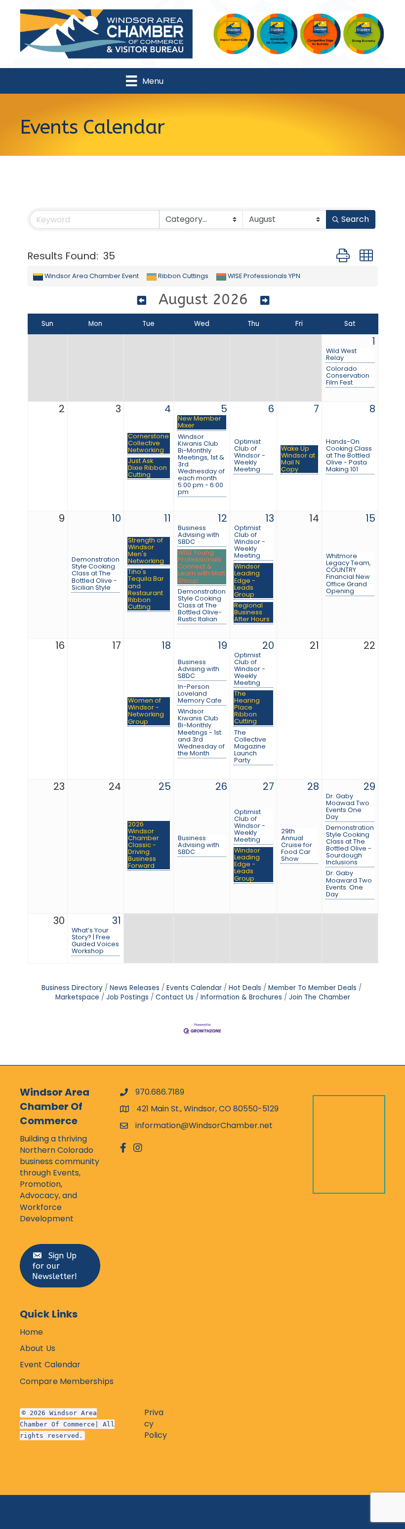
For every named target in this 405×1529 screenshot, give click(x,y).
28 (313, 786)
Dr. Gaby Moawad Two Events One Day (347, 806)
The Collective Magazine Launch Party (250, 746)
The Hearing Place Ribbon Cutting (247, 707)
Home (31, 1332)
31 (116, 920)
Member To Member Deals (312, 988)
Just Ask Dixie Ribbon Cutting (147, 468)
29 (369, 786)
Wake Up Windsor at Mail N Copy (298, 459)
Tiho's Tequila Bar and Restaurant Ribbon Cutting (146, 589)
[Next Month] (264, 301)
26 (221, 786)
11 (167, 518)
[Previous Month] (141, 301)
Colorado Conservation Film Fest (347, 375)
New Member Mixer (199, 422)
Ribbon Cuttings (183, 276)
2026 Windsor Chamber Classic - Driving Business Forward (143, 845)
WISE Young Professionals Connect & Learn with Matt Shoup (201, 566)
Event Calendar (50, 1364)
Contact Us (175, 997)
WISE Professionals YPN (264, 276)
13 (269, 518)
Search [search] (355, 219)
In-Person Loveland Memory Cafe (200, 693)
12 (222, 518)
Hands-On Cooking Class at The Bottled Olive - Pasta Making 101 (349, 455)
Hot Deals (245, 988)
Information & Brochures (241, 997)
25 (165, 786)
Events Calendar (194, 988)
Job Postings (127, 997)
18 (166, 645)
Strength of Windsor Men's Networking (146, 551)
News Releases (135, 988)
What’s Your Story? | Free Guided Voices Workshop (95, 941)
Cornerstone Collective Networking (148, 443)
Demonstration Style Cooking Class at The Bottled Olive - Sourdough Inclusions (350, 845)
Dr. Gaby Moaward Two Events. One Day (349, 883)
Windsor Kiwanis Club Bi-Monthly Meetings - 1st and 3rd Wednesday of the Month (201, 732)
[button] (343, 255)
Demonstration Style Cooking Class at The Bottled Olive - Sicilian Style (96, 573)
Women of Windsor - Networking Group (146, 711)
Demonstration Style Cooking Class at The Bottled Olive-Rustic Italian (202, 605)
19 (222, 645)
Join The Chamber (319, 997)
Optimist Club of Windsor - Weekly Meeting (249, 455)
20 (268, 645)
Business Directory (72, 988)
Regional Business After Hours (252, 612)
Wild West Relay (341, 354)
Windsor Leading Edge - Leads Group (247, 580)
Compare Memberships (67, 1381)
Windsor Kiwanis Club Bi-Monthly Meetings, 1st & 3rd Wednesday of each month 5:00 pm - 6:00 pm (201, 464)
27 (268, 786)
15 (370, 518)
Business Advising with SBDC (198, 535)
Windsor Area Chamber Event (91, 276)
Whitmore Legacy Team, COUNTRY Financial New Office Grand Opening (348, 573)
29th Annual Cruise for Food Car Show (296, 845)
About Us (37, 1348)
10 (116, 518)
